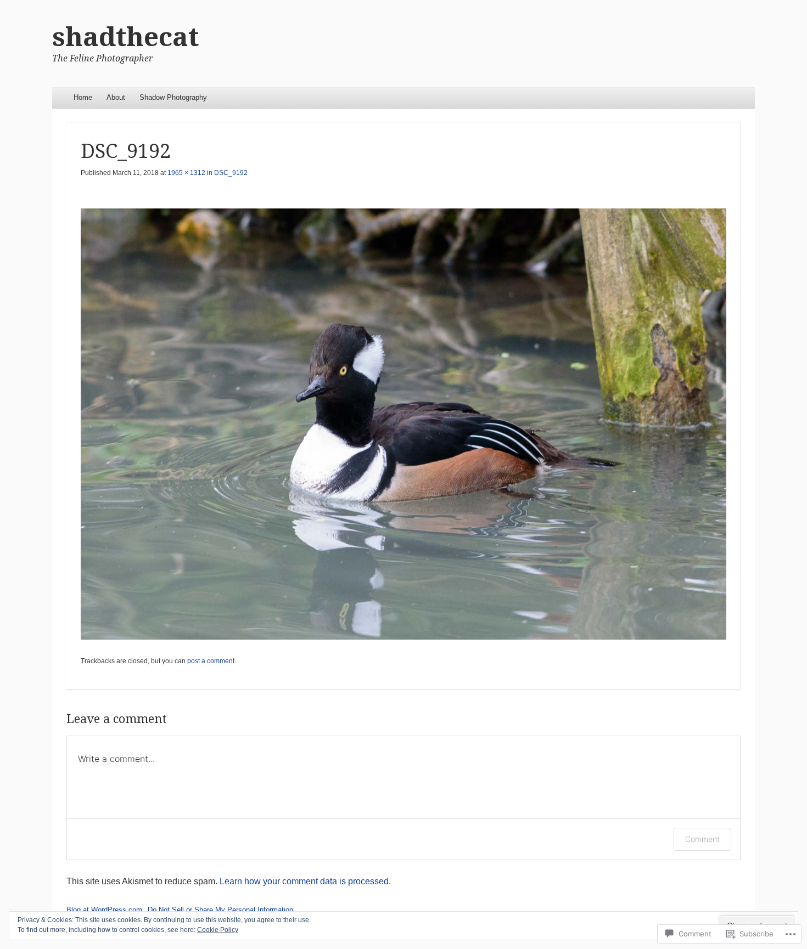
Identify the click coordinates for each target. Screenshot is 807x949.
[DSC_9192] (403, 423)
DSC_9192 (231, 173)
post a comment (210, 661)
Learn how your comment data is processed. (305, 881)
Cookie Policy (217, 930)
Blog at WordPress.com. (105, 910)
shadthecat (125, 37)
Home (83, 97)
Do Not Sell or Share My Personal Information (220, 910)
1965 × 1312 (186, 173)
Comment (702, 839)
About (116, 97)
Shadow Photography (173, 97)
